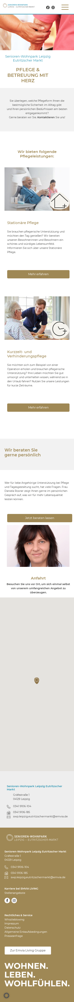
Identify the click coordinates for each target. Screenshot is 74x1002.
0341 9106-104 (22, 806)
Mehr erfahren (38, 274)
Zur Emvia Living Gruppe (28, 950)
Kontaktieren (46, 117)
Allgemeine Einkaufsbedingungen (25, 931)
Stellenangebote (14, 893)
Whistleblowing (14, 919)
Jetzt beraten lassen (39, 518)
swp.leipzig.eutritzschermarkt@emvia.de (40, 816)
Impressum (11, 923)
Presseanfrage (13, 936)
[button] (37, 681)
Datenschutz (12, 927)
